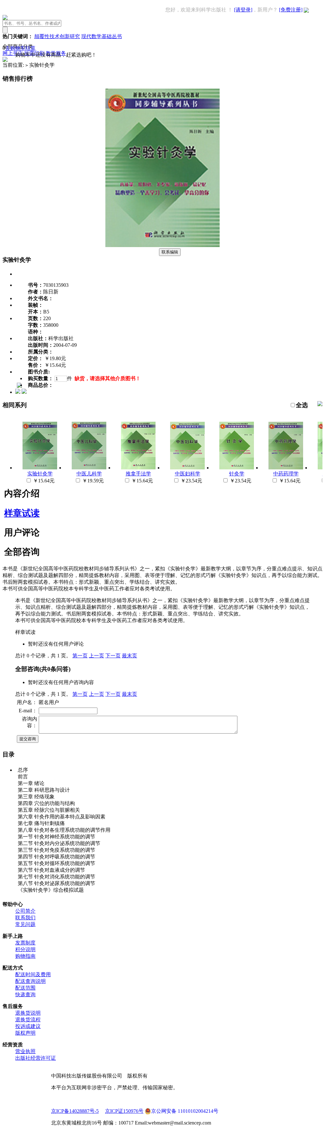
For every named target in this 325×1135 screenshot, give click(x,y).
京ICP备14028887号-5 (75, 1111)
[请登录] (243, 9)
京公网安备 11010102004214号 (184, 1111)
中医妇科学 (187, 473)
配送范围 (25, 988)
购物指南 (25, 956)
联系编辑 (170, 252)
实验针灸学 (40, 473)
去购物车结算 (20, 48)
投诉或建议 (28, 1026)
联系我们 (25, 917)
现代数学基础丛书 (101, 36)
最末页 (129, 655)
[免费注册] (290, 9)
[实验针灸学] (162, 245)
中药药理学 (286, 473)
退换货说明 (28, 1013)
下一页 (113, 655)
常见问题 (25, 924)
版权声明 (25, 1033)
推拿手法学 (138, 473)
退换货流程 (28, 1019)
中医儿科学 (89, 473)
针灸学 (236, 473)
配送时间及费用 (33, 974)
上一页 (96, 655)
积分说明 (25, 949)
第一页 (80, 655)
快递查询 (25, 994)
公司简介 (25, 911)
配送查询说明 (30, 981)
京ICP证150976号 (124, 1111)
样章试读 (22, 513)
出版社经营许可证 (35, 1058)
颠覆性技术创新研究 (57, 36)
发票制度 (25, 942)
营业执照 (25, 1051)
